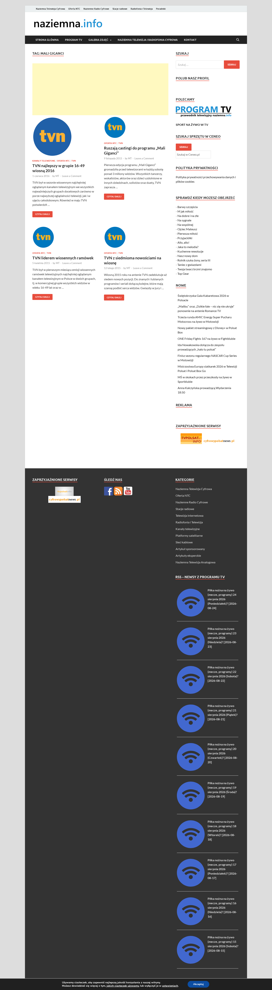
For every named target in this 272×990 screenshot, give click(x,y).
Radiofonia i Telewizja (142, 8)
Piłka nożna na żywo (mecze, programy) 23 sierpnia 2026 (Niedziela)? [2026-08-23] (222, 637)
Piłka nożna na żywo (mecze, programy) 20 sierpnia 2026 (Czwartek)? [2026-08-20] (223, 753)
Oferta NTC (74, 8)
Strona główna (47, 39)
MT (57, 176)
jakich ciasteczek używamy (123, 986)
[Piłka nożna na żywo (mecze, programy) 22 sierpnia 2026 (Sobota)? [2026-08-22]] (191, 692)
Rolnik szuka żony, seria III (193, 260)
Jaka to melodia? (187, 247)
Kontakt (190, 39)
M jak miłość (185, 211)
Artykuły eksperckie (188, 555)
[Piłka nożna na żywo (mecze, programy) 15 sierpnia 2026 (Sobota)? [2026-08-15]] (191, 962)
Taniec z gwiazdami (189, 264)
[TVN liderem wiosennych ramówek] (64, 238)
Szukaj (183, 147)
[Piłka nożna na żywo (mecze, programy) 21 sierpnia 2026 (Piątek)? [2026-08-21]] (191, 731)
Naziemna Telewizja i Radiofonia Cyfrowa (148, 39)
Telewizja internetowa (189, 515)
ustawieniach (170, 986)
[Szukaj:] (208, 64)
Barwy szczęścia (187, 207)
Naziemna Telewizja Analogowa (195, 562)
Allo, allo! (183, 242)
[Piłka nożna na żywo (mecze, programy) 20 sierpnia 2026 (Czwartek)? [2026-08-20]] (191, 769)
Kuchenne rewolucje (190, 251)
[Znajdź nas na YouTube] (128, 491)
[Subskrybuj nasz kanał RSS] (118, 491)
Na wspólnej (185, 224)
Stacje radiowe (120, 8)
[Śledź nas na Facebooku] (108, 491)
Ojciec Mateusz (187, 229)
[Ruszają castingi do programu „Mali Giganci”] (136, 128)
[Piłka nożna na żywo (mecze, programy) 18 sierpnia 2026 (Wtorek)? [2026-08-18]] (191, 847)
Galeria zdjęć (98, 39)
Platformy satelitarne (189, 535)
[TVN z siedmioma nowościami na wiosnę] (136, 238)
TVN (73, 161)
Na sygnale (184, 220)
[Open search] (238, 40)
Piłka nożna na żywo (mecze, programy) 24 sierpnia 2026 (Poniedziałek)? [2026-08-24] (222, 599)
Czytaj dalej (41, 213)
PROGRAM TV (73, 39)
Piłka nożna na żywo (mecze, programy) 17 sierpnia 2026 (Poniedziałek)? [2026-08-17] (222, 869)
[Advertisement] (100, 89)
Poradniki (161, 8)
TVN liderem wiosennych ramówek (63, 257)
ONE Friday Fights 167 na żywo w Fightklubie (206, 338)
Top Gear (183, 273)
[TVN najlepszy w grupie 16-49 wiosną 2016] (64, 137)
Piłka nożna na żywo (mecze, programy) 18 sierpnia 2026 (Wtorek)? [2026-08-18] (222, 830)
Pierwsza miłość (187, 233)
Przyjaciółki (184, 238)
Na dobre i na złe (188, 215)
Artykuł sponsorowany (190, 549)
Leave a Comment (71, 176)
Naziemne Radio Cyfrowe (96, 8)
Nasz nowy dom (187, 256)
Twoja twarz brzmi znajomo (194, 269)
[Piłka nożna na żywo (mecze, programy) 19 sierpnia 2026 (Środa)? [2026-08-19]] (191, 808)
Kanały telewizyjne (43, 161)
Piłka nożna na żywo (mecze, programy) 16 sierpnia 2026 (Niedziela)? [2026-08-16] (222, 907)
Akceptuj (198, 984)
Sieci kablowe (184, 542)
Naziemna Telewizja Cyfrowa (50, 8)
